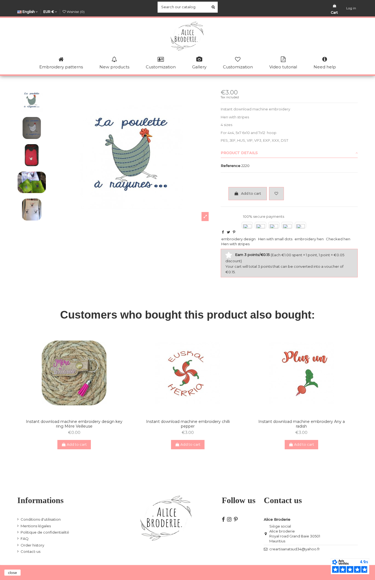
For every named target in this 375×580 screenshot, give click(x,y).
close (12, 572)
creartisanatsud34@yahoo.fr (294, 549)
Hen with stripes (235, 244)
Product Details (239, 152)
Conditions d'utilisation (41, 519)
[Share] (223, 232)
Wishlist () (75, 12)
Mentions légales (36, 526)
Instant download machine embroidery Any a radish (301, 424)
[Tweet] (228, 232)
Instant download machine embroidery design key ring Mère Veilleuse (74, 424)
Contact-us (30, 551)
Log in (351, 8)
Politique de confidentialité (45, 532)
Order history (32, 545)
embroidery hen (309, 239)
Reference (230, 165)
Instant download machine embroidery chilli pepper (188, 424)
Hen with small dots (275, 239)
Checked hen (338, 239)
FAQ (25, 538)
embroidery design (238, 239)
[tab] (289, 153)
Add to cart (251, 193)
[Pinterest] (234, 232)
